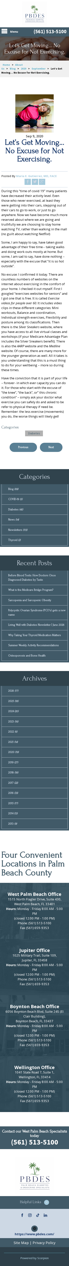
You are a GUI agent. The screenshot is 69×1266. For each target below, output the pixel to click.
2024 (13, 711)
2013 (12, 823)
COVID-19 (15, 499)
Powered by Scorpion (34, 1258)
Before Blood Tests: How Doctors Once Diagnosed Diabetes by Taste (32, 577)
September (39, 68)
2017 (13, 782)
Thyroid (14, 540)
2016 (13, 793)
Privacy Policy (44, 1242)
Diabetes (34, 433)
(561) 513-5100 (50, 31)
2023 (13, 721)
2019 (13, 762)
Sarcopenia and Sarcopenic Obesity (29, 600)
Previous (23, 447)
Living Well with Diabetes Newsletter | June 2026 (36, 625)
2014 (12, 813)
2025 (13, 701)
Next (51, 447)
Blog (13, 68)
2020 (23, 68)
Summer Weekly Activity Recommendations (33, 645)
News (13, 519)
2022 (12, 731)
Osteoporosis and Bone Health (27, 655)
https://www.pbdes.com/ (34, 1234)
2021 (13, 742)
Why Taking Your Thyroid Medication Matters (34, 635)
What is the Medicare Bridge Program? (30, 590)
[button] (34, 1202)
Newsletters (17, 530)
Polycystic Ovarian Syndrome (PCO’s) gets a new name (37, 612)
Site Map (21, 1242)
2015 (13, 803)
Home (6, 64)
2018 (13, 772)
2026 (13, 690)
